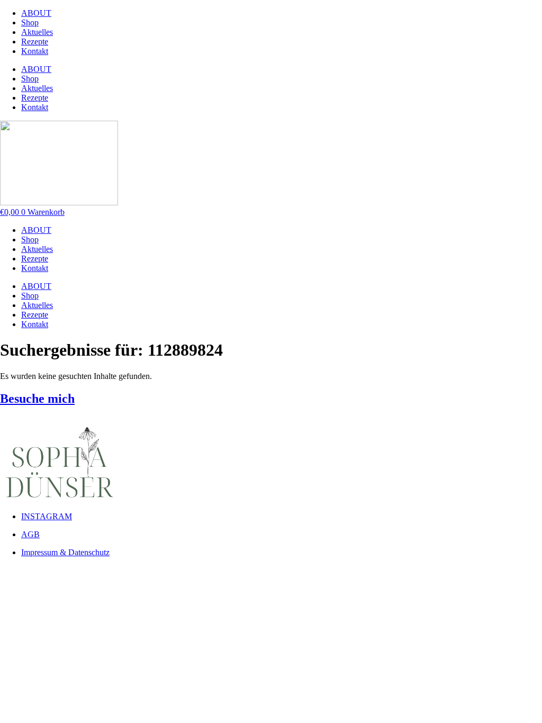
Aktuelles (37, 32)
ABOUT (36, 12)
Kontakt (34, 51)
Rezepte (34, 41)
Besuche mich (37, 398)
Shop (30, 22)
